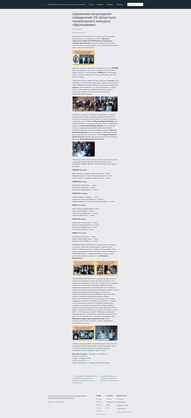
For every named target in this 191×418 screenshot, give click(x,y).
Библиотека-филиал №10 (79, 32)
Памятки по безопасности (123, 412)
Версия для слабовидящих (56, 402)
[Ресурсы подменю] (113, 4)
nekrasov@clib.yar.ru (83, 361)
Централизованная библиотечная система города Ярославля (67, 4)
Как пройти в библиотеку (80, 356)
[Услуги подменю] (94, 4)
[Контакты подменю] (123, 4)
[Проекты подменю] (103, 4)
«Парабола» (104, 350)
